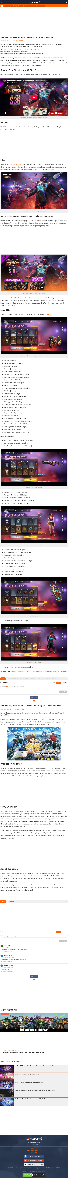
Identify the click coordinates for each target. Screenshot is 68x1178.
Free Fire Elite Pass (15, 164)
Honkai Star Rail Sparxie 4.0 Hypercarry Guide (27, 1074)
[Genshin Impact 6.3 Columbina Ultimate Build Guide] (7, 1085)
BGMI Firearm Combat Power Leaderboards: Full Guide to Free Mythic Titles (35, 1090)
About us (34, 1148)
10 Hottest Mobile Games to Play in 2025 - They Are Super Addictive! (23, 1052)
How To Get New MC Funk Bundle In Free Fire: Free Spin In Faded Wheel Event (21, 50)
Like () (5, 952)
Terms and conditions (34, 1150)
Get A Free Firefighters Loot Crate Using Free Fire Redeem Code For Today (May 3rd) (22, 53)
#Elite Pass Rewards (29, 679)
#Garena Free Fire (51, 679)
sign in (8, 686)
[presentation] (7, 678)
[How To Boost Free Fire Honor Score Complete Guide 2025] (7, 1102)
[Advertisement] (34, 21)
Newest (58, 682)
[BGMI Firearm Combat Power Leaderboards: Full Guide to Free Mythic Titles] (7, 1093)
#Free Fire (20, 6)
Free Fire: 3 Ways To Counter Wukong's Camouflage (14, 51)
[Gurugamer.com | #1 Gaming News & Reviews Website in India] (34, 2)
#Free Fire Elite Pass (15, 679)
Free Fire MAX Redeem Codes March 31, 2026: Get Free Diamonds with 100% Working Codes (39, 1066)
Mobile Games (21, 40)
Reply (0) (9, 952)
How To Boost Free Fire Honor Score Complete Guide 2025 (30, 1099)
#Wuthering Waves (29, 6)
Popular (65, 682)
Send (63, 691)
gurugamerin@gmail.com (35, 1144)
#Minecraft (7, 6)
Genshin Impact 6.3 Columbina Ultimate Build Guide (29, 1082)
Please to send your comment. (13, 686)
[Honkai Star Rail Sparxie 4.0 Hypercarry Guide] (7, 1077)
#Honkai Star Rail (40, 6)
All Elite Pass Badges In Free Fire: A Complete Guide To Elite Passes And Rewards (39, 671)
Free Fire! (48, 314)
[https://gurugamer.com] (34, 1138)
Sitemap (34, 1152)
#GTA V (13, 6)
